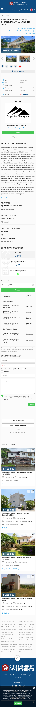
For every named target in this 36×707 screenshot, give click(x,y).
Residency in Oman (7, 632)
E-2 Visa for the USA (7, 622)
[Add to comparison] (28, 450)
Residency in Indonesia (26, 637)
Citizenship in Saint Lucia (9, 644)
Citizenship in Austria (25, 649)
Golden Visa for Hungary (26, 629)
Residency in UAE (6, 639)
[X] (16, 432)
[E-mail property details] (11, 66)
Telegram (6, 371)
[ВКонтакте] (11, 432)
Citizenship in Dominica (8, 646)
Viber (25, 369)
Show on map (19, 71)
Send (32, 404)
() (28, 28)
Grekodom (5, 528)
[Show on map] (2, 66)
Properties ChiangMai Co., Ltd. (18, 128)
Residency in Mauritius (26, 632)
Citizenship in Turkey (25, 644)
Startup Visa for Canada (26, 624)
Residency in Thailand (26, 640)
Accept (18, 703)
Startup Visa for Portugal (26, 627)
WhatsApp (17, 369)
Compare (18, 290)
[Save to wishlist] (32, 450)
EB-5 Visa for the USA (8, 624)
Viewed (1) (31, 31)
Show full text (5, 198)
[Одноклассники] (13, 432)
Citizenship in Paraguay (26, 652)
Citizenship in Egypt (25, 646)
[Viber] (19, 432)
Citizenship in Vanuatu (8, 652)
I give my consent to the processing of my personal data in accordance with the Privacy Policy (18, 397)
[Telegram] (25, 432)
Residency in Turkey (7, 641)
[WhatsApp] (22, 432)
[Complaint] (20, 66)
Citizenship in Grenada (8, 649)
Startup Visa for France (26, 622)
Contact (18, 132)
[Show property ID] (15, 66)
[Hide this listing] (6, 66)
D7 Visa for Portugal (7, 627)
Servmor (4, 484)
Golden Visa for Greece (8, 629)
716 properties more (18, 137)
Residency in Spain (25, 635)
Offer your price (30, 33)
